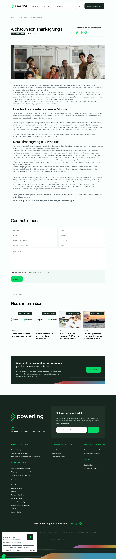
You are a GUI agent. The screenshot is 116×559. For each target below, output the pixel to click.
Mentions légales (16, 512)
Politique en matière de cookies (87, 532)
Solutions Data (88, 465)
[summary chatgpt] (85, 32)
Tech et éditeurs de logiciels (19, 501)
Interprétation (56, 453)
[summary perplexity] (81, 32)
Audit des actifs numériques (19, 453)
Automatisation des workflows (93, 449)
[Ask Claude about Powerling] (71, 523)
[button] (36, 6)
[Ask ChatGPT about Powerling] (80, 523)
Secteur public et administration (20, 505)
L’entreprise (14, 431)
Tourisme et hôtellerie (17, 495)
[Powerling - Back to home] (19, 6)
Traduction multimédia (58, 456)
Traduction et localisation (59, 449)
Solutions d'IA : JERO (90, 468)
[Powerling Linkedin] (12, 428)
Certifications (36, 431)
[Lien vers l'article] (22, 328)
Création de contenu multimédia (20, 475)
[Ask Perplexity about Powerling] (76, 523)
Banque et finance (16, 498)
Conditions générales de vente (49, 532)
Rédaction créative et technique (20, 468)
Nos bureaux (25, 431)
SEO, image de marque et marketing (22, 472)
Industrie (13, 491)
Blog (12, 17)
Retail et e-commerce (17, 484)
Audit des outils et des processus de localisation (25, 456)
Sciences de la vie (16, 488)
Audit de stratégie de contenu (20, 449)
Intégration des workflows (92, 453)
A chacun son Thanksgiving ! (31, 17)
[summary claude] (77, 32)
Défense (13, 508)
